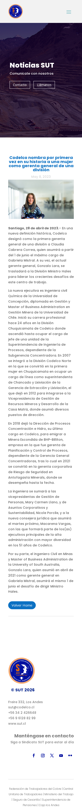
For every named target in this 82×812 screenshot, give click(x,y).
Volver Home (22, 605)
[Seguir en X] (52, 755)
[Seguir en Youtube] (61, 755)
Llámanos (44, 85)
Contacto (20, 85)
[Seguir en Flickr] (70, 755)
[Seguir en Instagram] (42, 755)
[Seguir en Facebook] (33, 755)
